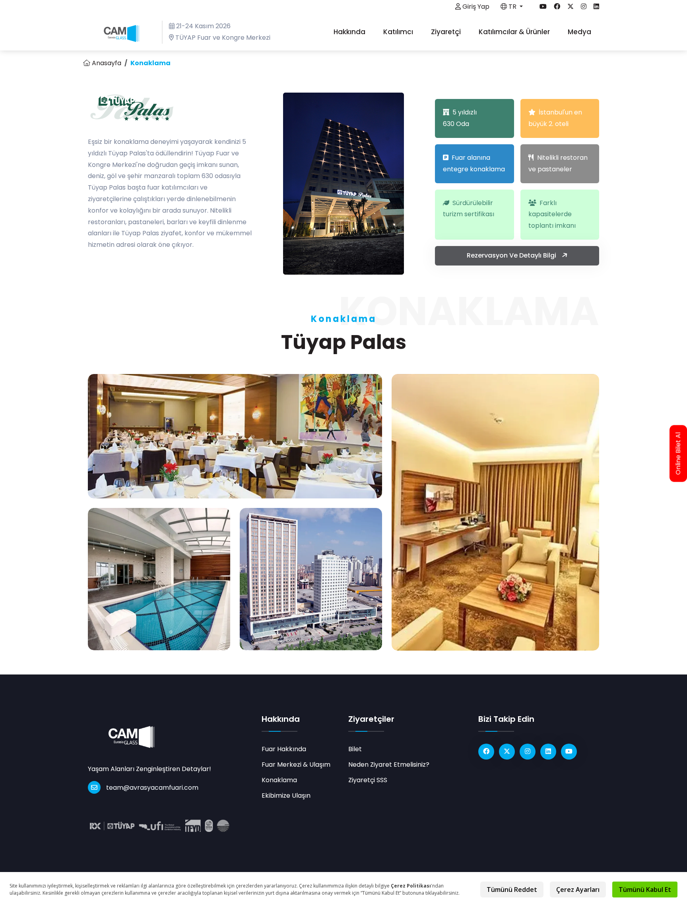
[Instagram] (528, 752)
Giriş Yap (475, 6)
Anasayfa (105, 63)
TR (512, 6)
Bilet (355, 749)
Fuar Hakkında (284, 749)
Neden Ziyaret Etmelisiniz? (388, 764)
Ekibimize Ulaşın (286, 795)
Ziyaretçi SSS (367, 780)
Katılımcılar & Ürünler (515, 32)
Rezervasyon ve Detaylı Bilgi (512, 255)
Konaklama (279, 780)
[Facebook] (486, 752)
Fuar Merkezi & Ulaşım (296, 764)
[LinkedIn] (548, 752)
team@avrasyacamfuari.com (152, 787)
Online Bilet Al (678, 453)
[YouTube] (569, 752)
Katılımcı (399, 32)
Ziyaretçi (446, 32)
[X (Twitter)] (507, 752)
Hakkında (350, 32)
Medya (580, 32)
